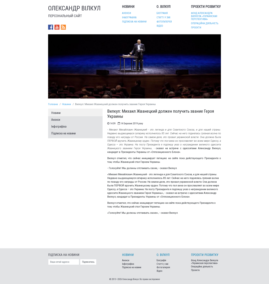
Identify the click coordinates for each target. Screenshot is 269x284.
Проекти (196, 27)
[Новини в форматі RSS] (63, 27)
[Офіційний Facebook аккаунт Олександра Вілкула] (51, 27)
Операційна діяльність (204, 23)
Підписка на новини (134, 21)
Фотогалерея (164, 21)
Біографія (162, 13)
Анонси (126, 13)
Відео (160, 25)
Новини (66, 104)
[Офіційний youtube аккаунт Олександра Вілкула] (57, 27)
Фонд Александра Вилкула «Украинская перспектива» (204, 16)
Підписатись (88, 261)
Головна (53, 104)
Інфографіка (129, 17)
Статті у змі (163, 17)
